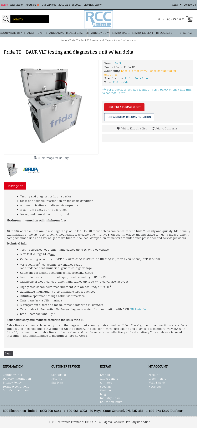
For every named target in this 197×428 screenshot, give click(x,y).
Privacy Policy (12, 382)
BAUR (117, 63)
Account (154, 375)
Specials (106, 387)
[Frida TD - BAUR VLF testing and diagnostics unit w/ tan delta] (51, 107)
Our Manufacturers (16, 390)
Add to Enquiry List (134, 128)
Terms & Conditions (16, 387)
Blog (103, 394)
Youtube (105, 390)
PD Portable (138, 309)
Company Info (12, 375)
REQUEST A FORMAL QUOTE (124, 107)
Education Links (111, 402)
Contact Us (58, 375)
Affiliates (106, 382)
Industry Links (110, 398)
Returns (56, 379)
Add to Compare (166, 128)
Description (15, 186)
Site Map (57, 382)
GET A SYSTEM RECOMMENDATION (129, 117)
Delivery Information (17, 379)
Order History (157, 379)
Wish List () (157, 382)
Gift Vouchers (109, 379)
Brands (105, 375)
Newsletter (156, 387)
